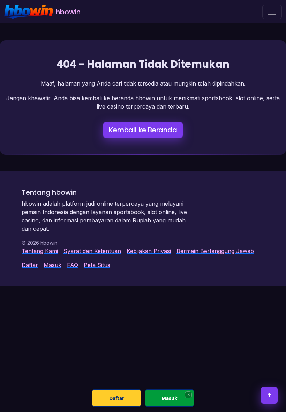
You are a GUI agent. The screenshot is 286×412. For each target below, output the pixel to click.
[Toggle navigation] (272, 12)
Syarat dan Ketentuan (92, 251)
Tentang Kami (40, 251)
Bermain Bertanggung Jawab (215, 251)
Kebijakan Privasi (149, 251)
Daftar (30, 265)
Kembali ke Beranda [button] (143, 130)
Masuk (52, 265)
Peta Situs (97, 265)
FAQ (72, 265)
